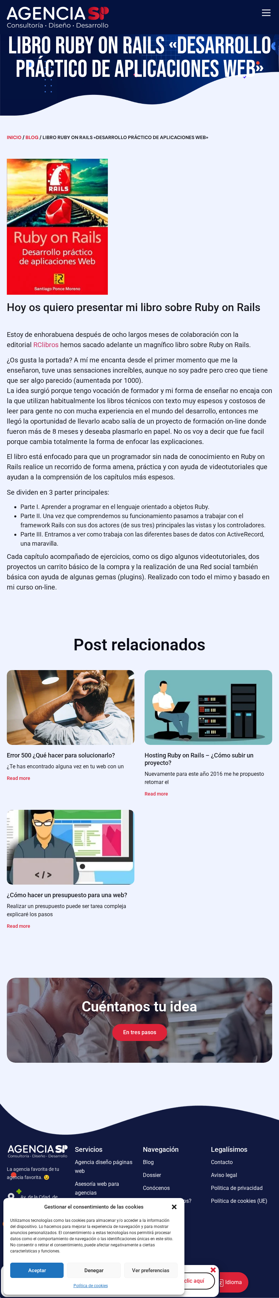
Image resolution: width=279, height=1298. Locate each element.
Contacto (222, 1162)
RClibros (46, 345)
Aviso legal (224, 1175)
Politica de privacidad (237, 1188)
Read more (18, 778)
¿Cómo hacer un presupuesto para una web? (67, 895)
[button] (174, 1206)
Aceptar (37, 1270)
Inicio (14, 137)
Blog (32, 137)
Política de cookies (90, 1285)
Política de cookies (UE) (239, 1201)
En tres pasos (139, 1032)
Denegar (93, 1270)
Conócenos (156, 1188)
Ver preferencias (150, 1270)
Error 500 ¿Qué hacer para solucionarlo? (61, 755)
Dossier (152, 1175)
